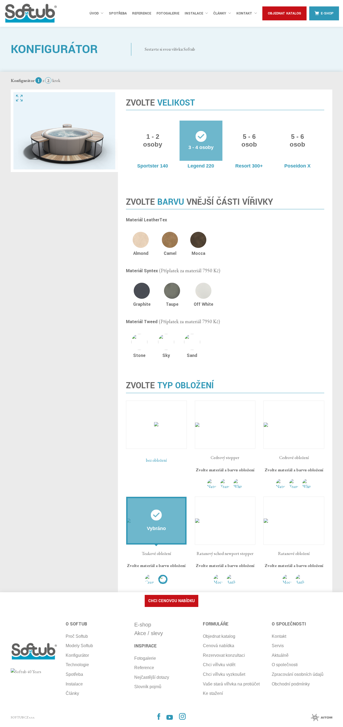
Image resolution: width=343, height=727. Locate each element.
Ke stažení (213, 693)
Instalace (194, 13)
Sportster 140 (152, 166)
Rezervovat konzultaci (224, 655)
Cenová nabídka (218, 645)
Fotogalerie (167, 13)
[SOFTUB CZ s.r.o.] (31, 13)
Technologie (77, 664)
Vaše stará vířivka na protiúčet (231, 684)
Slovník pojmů (147, 686)
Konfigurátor (77, 655)
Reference (141, 13)
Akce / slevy (148, 633)
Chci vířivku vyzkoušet (224, 674)
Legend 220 (201, 166)
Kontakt (244, 13)
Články (219, 13)
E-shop (327, 13)
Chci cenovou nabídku (171, 601)
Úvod (94, 13)
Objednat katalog (284, 13)
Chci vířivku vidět (219, 664)
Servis (278, 645)
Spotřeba (118, 13)
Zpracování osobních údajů (297, 674)
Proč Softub (77, 636)
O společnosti (285, 664)
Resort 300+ (249, 166)
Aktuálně (280, 655)
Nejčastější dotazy (151, 677)
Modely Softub (79, 645)
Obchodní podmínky (291, 684)
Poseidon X (297, 166)
